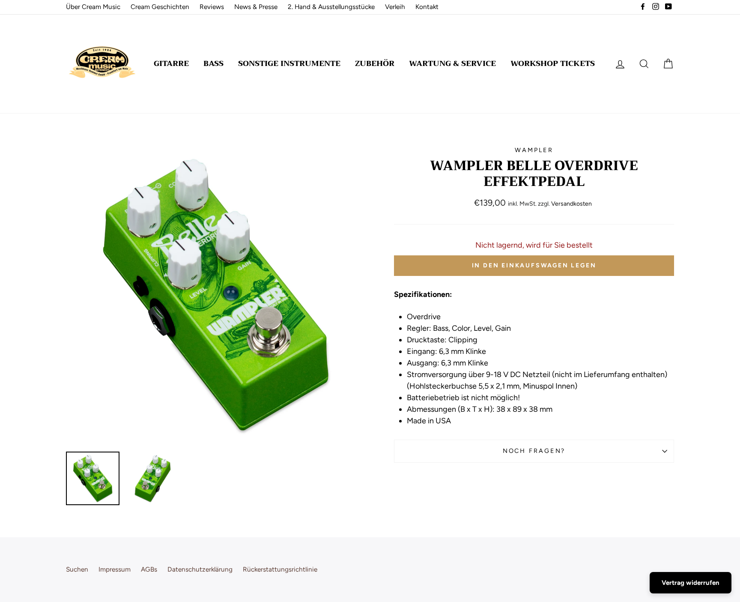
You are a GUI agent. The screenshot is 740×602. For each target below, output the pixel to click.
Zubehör (374, 63)
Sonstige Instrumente (289, 63)
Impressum (114, 569)
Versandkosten (571, 203)
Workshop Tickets (552, 63)
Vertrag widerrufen (690, 583)
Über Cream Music (93, 7)
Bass (213, 63)
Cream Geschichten (160, 7)
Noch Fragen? (534, 451)
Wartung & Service (452, 63)
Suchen (77, 569)
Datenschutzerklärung (200, 569)
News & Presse (256, 7)
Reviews (212, 7)
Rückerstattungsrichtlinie (280, 569)
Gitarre (171, 63)
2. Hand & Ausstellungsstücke (331, 7)
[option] (215, 295)
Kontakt (427, 7)
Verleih (395, 7)
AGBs (149, 569)
